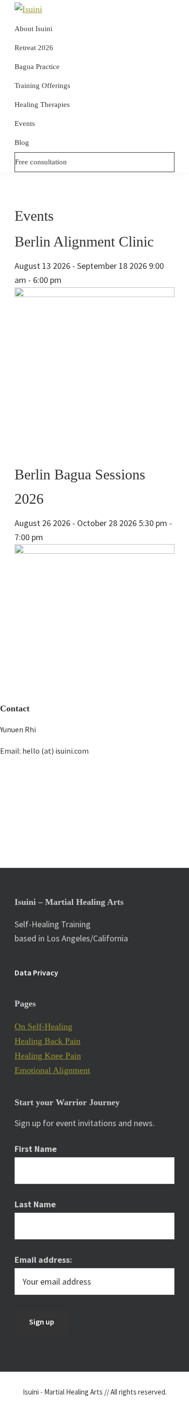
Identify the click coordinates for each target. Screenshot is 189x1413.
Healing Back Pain (47, 1041)
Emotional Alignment (52, 1070)
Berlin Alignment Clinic (84, 241)
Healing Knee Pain (48, 1055)
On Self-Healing (43, 1026)
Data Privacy (36, 972)
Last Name (35, 1204)
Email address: (43, 1259)
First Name (36, 1148)
